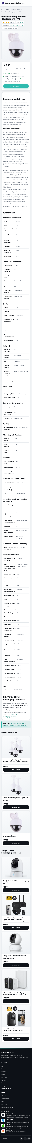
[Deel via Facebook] (25, 1139)
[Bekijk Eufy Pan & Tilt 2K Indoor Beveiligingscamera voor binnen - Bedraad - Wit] (16, 868)
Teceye (3, 1086)
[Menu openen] (29, 3)
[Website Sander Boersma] (9, 1139)
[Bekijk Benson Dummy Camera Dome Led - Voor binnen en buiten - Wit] (16, 822)
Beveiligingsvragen (7, 1107)
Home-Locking (5, 1069)
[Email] (29, 1139)
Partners (4, 1104)
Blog (2, 1101)
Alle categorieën (6, 1096)
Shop (7, 9)
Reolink (3, 1072)
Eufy (2, 1066)
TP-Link (3, 1080)
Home (2, 9)
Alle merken (5, 1098)
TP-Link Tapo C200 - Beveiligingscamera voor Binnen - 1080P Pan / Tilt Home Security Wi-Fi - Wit (15, 957)
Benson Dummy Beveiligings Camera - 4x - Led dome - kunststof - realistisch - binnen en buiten (15, 761)
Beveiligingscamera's (16, 9)
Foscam (3, 1083)
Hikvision (4, 1077)
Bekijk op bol (15, 86)
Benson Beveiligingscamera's (16, 25)
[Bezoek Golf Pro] (3, 1125)
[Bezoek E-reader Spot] (3, 1120)
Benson (21, 22)
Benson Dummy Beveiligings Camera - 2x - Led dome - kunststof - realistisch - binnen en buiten (15, 799)
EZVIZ (3, 1074)
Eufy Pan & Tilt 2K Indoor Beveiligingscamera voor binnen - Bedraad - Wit (16, 882)
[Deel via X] (21, 1139)
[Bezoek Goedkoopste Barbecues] (3, 1115)
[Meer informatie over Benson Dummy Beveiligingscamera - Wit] (16, 45)
